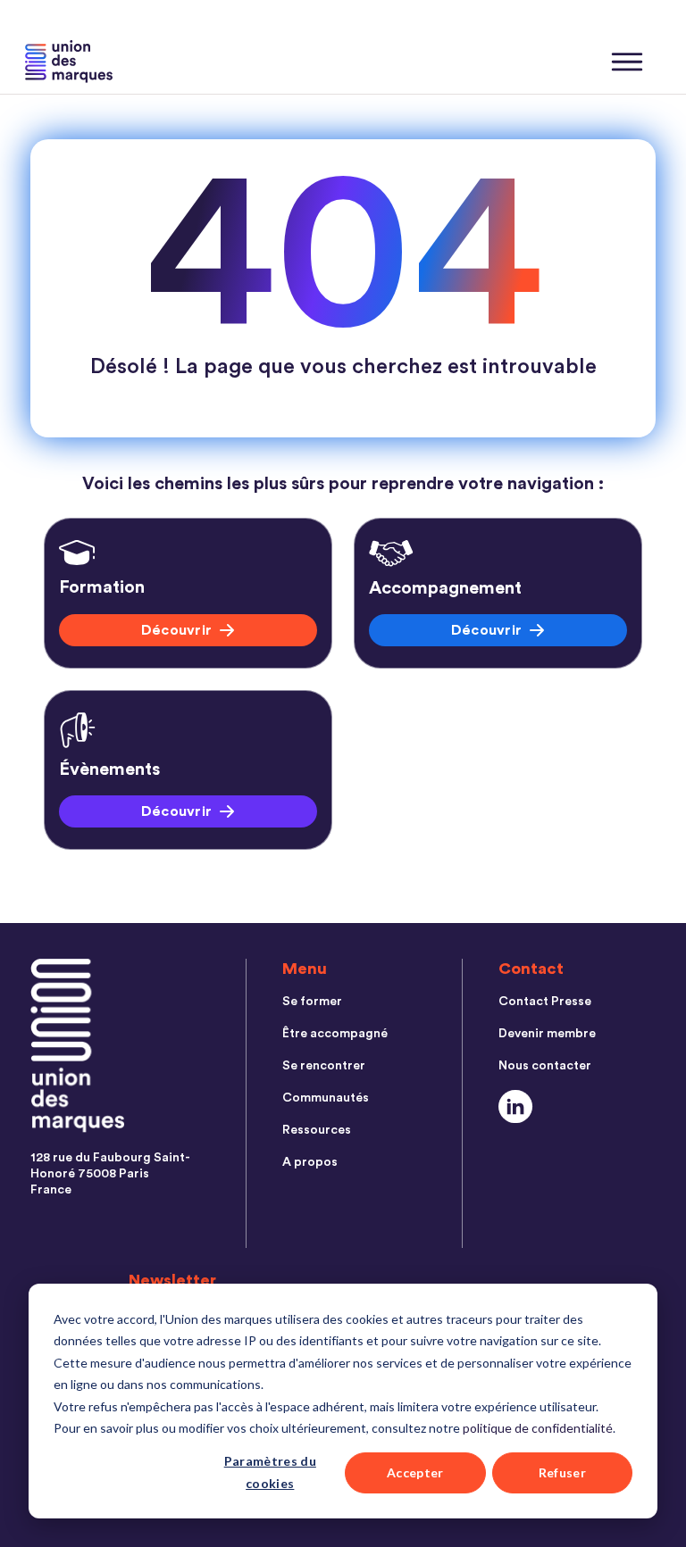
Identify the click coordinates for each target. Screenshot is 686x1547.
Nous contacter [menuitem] (544, 1066)
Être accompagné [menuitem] (335, 1033)
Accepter (415, 1472)
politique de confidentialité (538, 1427)
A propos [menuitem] (310, 1162)
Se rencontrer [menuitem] (323, 1066)
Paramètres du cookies (270, 1472)
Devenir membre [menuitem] (547, 1033)
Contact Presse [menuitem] (544, 1001)
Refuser (562, 1472)
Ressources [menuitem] (316, 1130)
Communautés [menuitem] (325, 1098)
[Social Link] (515, 1106)
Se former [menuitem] (312, 1001)
